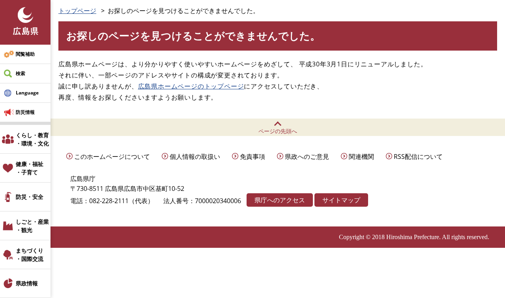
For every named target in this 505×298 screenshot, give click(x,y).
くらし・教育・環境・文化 (32, 139)
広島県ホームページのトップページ (191, 86)
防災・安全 (29, 196)
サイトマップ (341, 200)
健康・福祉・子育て (29, 168)
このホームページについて (112, 156)
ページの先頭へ (277, 131)
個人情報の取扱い (195, 156)
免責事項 (252, 156)
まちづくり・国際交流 (29, 254)
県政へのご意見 (307, 156)
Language (27, 92)
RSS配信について (418, 156)
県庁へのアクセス (279, 200)
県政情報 (27, 283)
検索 (20, 73)
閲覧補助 (25, 54)
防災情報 (25, 112)
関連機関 (361, 156)
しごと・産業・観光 (32, 226)
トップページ (77, 10)
